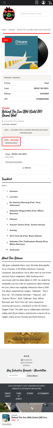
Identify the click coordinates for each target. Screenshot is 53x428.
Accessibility (43, 393)
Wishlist (28, 168)
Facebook (27, 360)
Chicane (12, 30)
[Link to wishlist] (37, 3)
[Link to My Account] (44, 3)
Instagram (27, 363)
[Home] (9, 13)
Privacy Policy (8, 394)
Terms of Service (19, 396)
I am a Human (32, 376)
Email (27, 365)
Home (4, 30)
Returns (30, 393)
